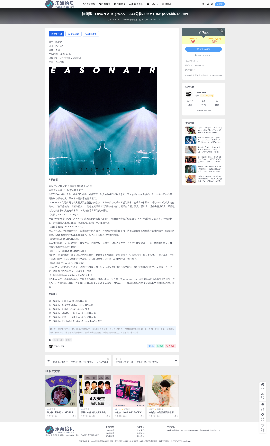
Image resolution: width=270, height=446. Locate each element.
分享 (152, 346)
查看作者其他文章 (203, 110)
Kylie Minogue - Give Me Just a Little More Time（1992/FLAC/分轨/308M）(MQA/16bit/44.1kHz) (210, 131)
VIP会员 (194, 39)
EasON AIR (58, 340)
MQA (126, 19)
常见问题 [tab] (75, 33)
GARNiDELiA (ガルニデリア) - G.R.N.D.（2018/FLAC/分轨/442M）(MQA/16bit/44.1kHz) (209, 141)
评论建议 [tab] (92, 33)
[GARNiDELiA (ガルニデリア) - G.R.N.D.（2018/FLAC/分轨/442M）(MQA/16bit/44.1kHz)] (190, 140)
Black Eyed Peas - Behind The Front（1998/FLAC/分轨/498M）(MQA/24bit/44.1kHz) (210, 160)
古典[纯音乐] (135, 4)
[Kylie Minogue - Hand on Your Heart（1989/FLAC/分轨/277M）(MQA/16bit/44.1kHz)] (190, 179)
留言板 (168, 4)
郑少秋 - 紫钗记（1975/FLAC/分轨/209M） (61, 413)
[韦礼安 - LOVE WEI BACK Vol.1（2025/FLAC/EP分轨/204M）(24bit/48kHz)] (129, 391)
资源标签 (141, 433)
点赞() (171, 346)
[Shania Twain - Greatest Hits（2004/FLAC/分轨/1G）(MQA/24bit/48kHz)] (190, 149)
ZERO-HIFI (59, 346)
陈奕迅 (68, 340)
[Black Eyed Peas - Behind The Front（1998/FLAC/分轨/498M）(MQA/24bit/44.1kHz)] (190, 159)
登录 (221, 4)
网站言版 (141, 436)
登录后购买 (205, 49)
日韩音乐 (121, 4)
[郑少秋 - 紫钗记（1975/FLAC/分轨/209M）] (61, 391)
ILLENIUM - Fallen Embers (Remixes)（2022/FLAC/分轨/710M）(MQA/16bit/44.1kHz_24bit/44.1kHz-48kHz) (210, 171)
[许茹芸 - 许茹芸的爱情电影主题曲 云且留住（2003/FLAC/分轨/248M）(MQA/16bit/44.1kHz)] (163, 391)
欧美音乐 (105, 4)
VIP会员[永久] (215, 39)
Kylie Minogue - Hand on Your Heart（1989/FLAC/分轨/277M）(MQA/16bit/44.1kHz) (210, 180)
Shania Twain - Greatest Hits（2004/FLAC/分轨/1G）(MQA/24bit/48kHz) (209, 149)
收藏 (161, 346)
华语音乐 (90, 4)
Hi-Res (153, 4)
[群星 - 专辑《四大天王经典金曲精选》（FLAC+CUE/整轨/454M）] (95, 391)
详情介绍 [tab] (57, 33)
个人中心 (141, 430)
